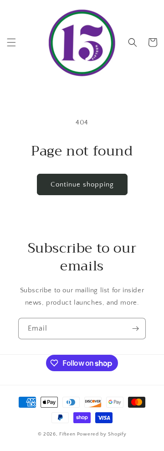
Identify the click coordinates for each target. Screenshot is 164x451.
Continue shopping (82, 184)
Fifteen (67, 434)
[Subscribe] (135, 328)
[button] (11, 42)
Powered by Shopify (102, 434)
